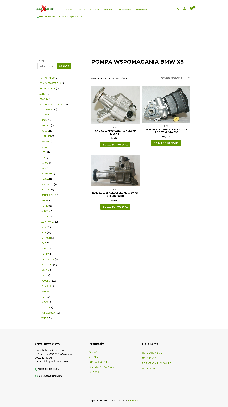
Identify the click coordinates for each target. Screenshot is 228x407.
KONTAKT (94, 9)
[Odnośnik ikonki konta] (184, 8)
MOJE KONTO (149, 358)
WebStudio (133, 400)
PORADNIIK (141, 9)
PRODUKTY (109, 9)
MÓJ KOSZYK (148, 368)
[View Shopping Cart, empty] (191, 9)
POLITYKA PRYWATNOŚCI (101, 366)
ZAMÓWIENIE (125, 9)
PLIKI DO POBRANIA (99, 361)
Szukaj (40, 60)
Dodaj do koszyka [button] (115, 144)
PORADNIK (94, 371)
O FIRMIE (81, 9)
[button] (178, 9)
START (69, 9)
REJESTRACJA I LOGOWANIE (156, 363)
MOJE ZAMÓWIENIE (152, 352)
